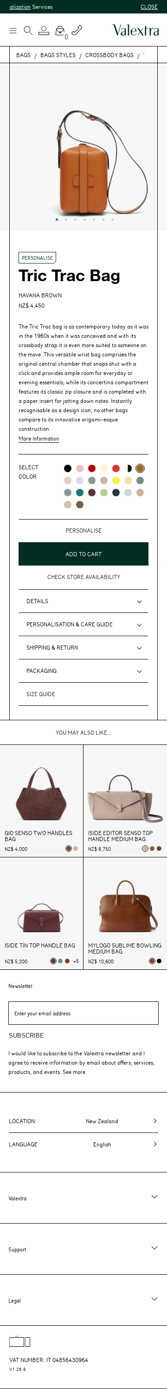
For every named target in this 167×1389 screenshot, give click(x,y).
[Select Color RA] (92, 492)
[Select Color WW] (104, 468)
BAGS (23, 55)
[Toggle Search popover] (28, 31)
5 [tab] (92, 218)
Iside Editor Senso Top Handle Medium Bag (120, 836)
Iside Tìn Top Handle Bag (40, 945)
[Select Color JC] (116, 480)
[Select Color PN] (80, 468)
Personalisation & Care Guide (69, 624)
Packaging (41, 670)
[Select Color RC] (116, 468)
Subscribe (26, 1035)
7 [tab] (111, 218)
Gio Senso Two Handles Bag (38, 836)
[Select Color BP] (67, 492)
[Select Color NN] (67, 468)
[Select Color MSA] (140, 492)
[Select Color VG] (80, 492)
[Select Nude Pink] (75, 848)
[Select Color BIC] (128, 492)
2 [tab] (65, 218)
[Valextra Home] (135, 30)
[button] (44, 31)
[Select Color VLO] (104, 492)
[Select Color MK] (80, 504)
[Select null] (152, 848)
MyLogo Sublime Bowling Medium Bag (124, 948)
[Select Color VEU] (92, 480)
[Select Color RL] (92, 468)
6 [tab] (102, 218)
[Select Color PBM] (67, 480)
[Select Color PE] (80, 480)
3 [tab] (74, 218)
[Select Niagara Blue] (60, 961)
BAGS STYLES (58, 55)
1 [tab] (55, 218)
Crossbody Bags (109, 55)
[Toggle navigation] (12, 30)
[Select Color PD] (104, 480)
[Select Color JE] (128, 480)
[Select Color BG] (140, 480)
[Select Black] (159, 961)
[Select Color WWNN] (128, 468)
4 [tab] (83, 218)
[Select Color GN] (67, 504)
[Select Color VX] (116, 492)
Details (37, 601)
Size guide (40, 694)
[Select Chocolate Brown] (159, 848)
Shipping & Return (52, 647)
